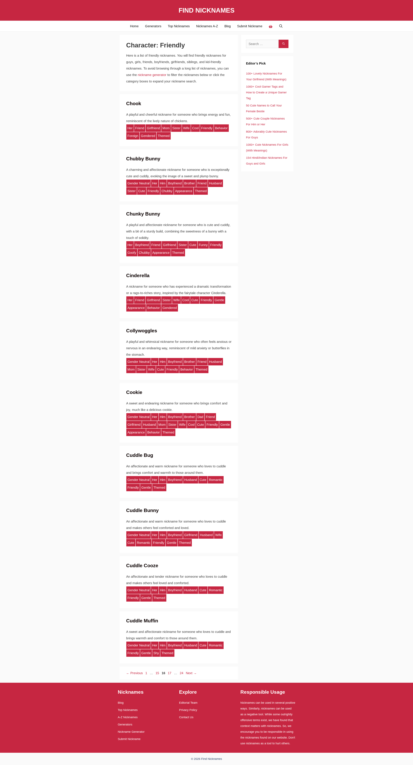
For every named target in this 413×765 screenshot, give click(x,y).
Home (134, 26)
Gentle (219, 300)
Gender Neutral (138, 183)
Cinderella (138, 275)
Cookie (134, 392)
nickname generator (152, 75)
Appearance (183, 191)
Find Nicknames (207, 10)
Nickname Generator (131, 731)
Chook (133, 103)
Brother (189, 183)
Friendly (206, 128)
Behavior (221, 128)
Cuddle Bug (139, 455)
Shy (156, 653)
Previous (134, 673)
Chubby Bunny (143, 158)
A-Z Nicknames (128, 717)
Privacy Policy (188, 710)
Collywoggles (141, 330)
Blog (227, 26)
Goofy (131, 252)
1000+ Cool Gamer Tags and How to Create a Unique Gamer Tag (266, 92)
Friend (139, 128)
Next (191, 673)
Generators (153, 26)
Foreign (132, 136)
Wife (186, 128)
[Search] (283, 44)
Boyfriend (175, 183)
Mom (166, 128)
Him (163, 183)
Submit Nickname (249, 26)
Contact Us (186, 717)
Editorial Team (188, 702)
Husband (215, 183)
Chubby (166, 191)
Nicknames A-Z (207, 26)
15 (157, 673)
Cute (141, 191)
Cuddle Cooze (142, 565)
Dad (200, 417)
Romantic (215, 480)
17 (170, 673)
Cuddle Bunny (142, 510)
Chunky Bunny (143, 213)
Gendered (148, 136)
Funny (203, 245)
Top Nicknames (179, 26)
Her (130, 128)
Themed (164, 136)
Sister (176, 128)
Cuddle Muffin (142, 620)
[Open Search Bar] (281, 26)
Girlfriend (153, 128)
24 (182, 673)
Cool (195, 128)
